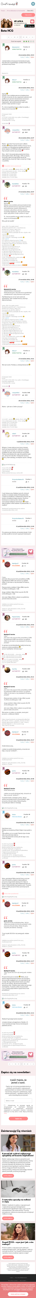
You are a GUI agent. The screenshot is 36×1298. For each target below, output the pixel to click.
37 (17, 37)
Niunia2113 (15, 47)
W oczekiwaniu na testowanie (16, 11)
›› (32, 37)
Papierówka (16, 617)
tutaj (5, 1113)
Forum (3, 11)
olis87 (14, 433)
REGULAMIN (23, 1280)
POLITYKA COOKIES (13, 1280)
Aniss (14, 814)
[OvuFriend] (9, 5)
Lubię (27, 57)
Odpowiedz (28, 15)
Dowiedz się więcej (27, 1289)
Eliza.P (14, 80)
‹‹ (8, 37)
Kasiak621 (15, 184)
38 (20, 37)
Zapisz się (18, 1119)
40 (26, 37)
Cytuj (22, 57)
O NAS (11, 1277)
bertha (14, 669)
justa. (14, 771)
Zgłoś (32, 57)
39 (23, 37)
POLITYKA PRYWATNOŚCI (21, 1277)
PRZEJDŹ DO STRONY (18, 1294)
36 (14, 37)
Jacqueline (15, 130)
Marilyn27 (15, 563)
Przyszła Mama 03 (18, 479)
